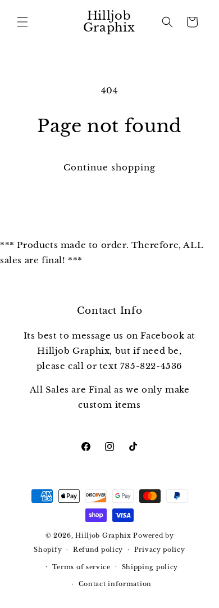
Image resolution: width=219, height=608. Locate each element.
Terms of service (81, 567)
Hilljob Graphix (103, 535)
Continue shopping (109, 167)
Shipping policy (150, 567)
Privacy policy (159, 549)
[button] (22, 22)
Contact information (115, 584)
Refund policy (98, 549)
